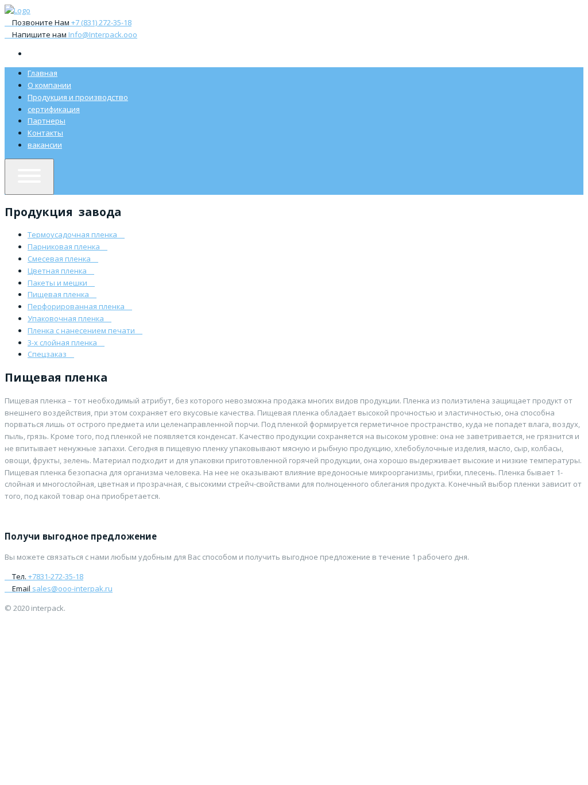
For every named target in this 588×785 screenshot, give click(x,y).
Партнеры (46, 121)
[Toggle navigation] (29, 177)
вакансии (45, 145)
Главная (42, 73)
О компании (49, 85)
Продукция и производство (78, 97)
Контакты (45, 133)
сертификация (54, 109)
